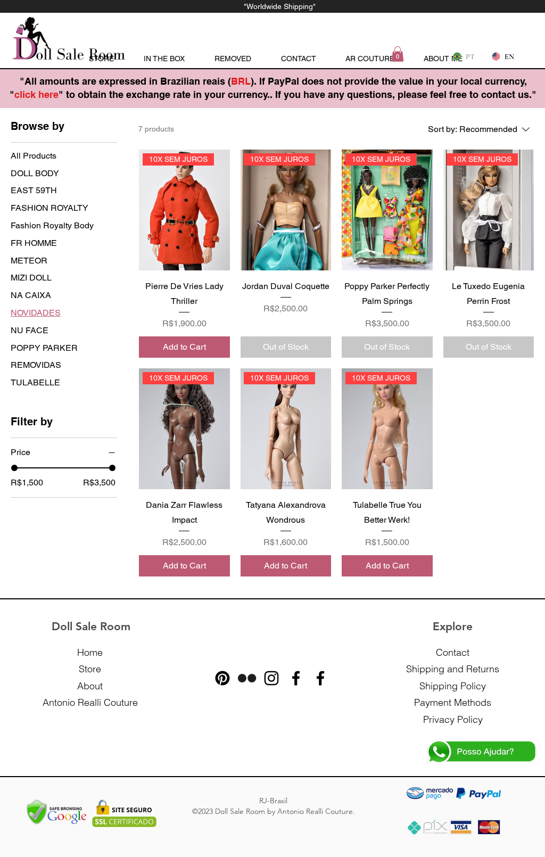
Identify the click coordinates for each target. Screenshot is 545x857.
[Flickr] (247, 678)
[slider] (14, 468)
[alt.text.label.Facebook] (295, 678)
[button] (397, 54)
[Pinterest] (222, 678)
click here (36, 94)
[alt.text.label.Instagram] (271, 678)
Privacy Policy (453, 719)
